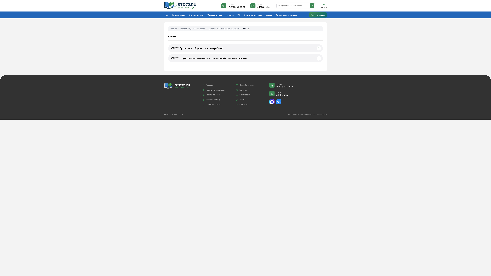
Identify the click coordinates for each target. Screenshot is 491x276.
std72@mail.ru (263, 7)
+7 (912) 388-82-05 (236, 7)
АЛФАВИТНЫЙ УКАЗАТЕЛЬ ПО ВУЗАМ (224, 29)
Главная (173, 29)
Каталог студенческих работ (192, 29)
